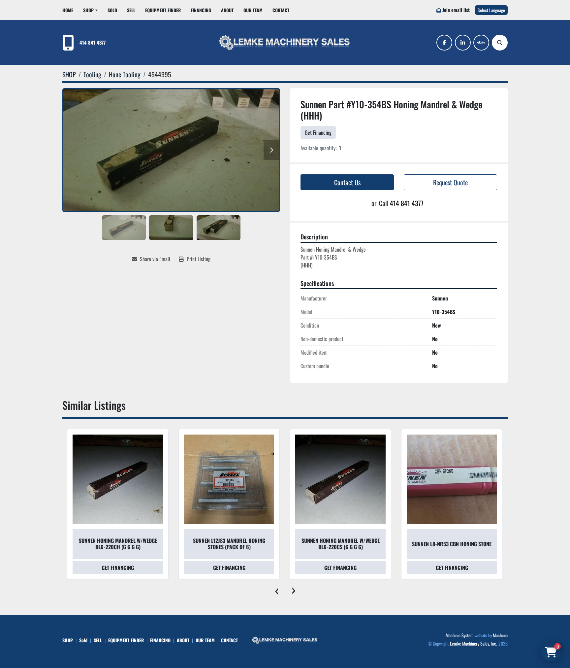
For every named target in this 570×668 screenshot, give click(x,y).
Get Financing (318, 132)
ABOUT (227, 10)
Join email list (456, 9)
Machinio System (460, 635)
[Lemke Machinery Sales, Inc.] (285, 639)
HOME (67, 10)
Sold (112, 10)
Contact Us (347, 182)
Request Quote (450, 182)
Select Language (491, 10)
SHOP (88, 10)
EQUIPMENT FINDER (163, 10)
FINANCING (201, 10)
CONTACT (280, 10)
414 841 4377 (92, 42)
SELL (131, 10)
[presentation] (276, 589)
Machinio (500, 635)
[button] (90, 10)
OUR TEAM (253, 10)
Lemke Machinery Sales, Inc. (473, 643)
